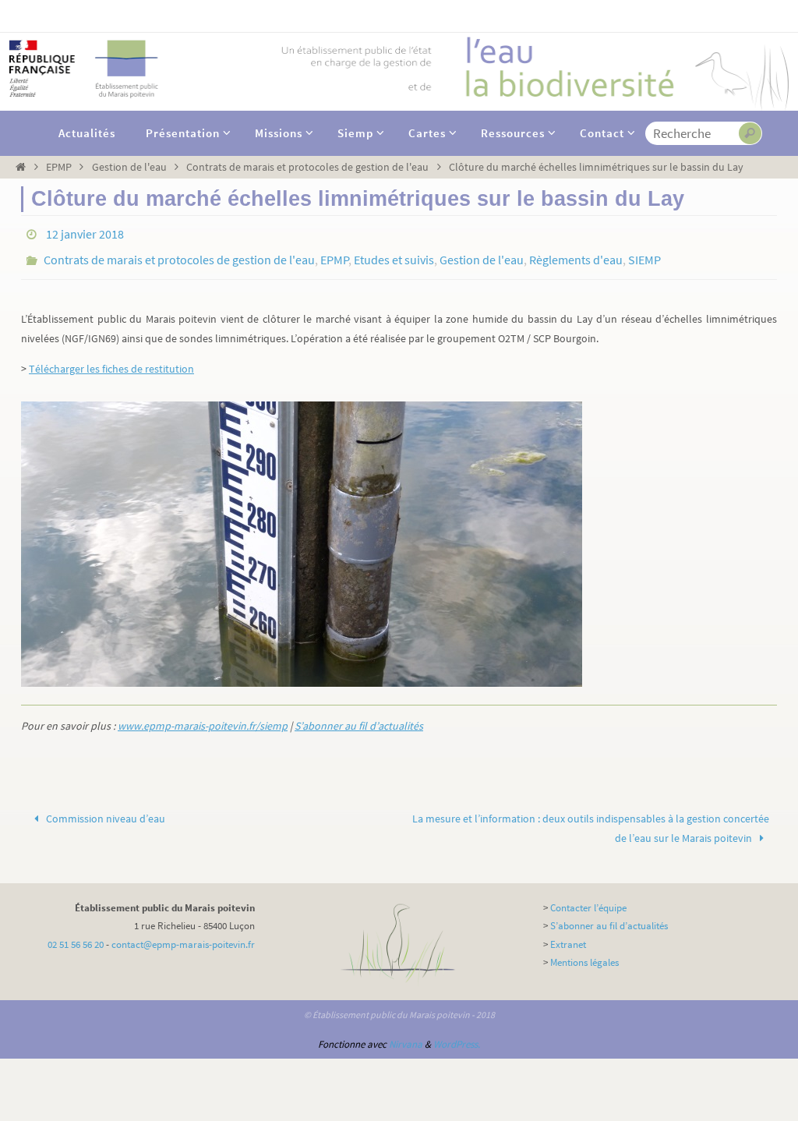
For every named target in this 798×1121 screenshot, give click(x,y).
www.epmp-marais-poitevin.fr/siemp (203, 716)
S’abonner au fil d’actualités (359, 716)
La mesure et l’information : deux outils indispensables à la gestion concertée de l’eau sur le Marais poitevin (590, 819)
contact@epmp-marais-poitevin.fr (183, 935)
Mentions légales (584, 953)
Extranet (568, 935)
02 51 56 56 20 (76, 935)
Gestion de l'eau (129, 167)
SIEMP (644, 254)
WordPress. (456, 1035)
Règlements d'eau (576, 254)
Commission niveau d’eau (104, 810)
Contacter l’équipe (588, 899)
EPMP (59, 167)
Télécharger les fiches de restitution (111, 360)
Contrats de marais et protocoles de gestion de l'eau (307, 167)
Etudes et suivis (394, 254)
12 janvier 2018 (85, 232)
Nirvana (405, 1035)
